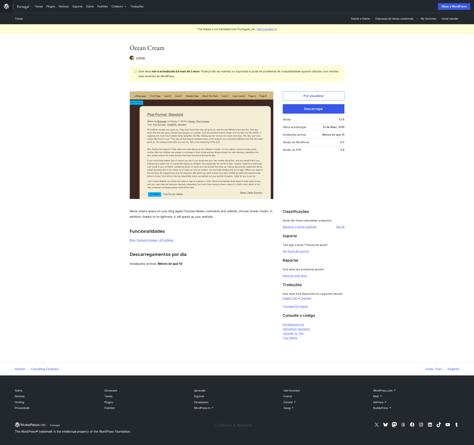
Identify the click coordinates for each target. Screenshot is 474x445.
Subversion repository (296, 328)
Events (288, 396)
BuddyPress (382, 407)
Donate (290, 402)
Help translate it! (267, 29)
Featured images (147, 240)
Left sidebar (166, 240)
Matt (377, 396)
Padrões (109, 407)
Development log (293, 324)
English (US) (290, 298)
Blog (132, 240)
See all (340, 226)
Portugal (55, 425)
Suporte (199, 396)
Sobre (18, 390)
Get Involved (292, 390)
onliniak (140, 57)
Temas (19, 18)
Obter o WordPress (454, 6)
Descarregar (313, 109)
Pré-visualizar (313, 96)
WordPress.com (384, 390)
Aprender (200, 390)
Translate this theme (295, 306)
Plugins (108, 402)
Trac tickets (290, 337)
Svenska (306, 298)
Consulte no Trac (293, 333)
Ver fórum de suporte (296, 251)
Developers (201, 402)
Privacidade (22, 407)
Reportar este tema (295, 275)
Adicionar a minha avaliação (300, 226)
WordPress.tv (204, 407)
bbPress (380, 402)
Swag (289, 407)
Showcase (110, 390)
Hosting (19, 402)
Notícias (20, 396)
